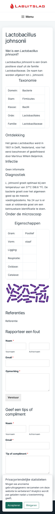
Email (9, 357)
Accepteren (14, 505)
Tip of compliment (17, 453)
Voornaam (10, 351)
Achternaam (34, 351)
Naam (10, 340)
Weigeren (31, 505)
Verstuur (13, 397)
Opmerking (13, 371)
